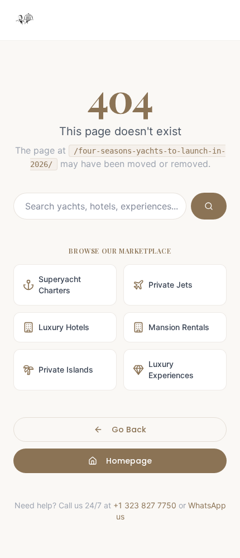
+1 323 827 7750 (144, 505)
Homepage (129, 460)
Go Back (129, 429)
